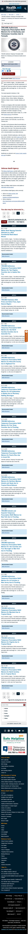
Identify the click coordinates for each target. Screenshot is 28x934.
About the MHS (5, 757)
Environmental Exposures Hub (7, 801)
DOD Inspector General (13, 905)
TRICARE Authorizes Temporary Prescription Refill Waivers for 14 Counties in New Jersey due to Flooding (11, 579)
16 (18, 213)
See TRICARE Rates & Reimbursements (10, 881)
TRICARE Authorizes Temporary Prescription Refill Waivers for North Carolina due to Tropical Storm (11, 671)
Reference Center (6, 839)
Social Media (4, 834)
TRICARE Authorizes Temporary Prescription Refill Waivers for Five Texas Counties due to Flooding (11, 424)
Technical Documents (6, 864)
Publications (3, 860)
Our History (3, 768)
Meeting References (5, 854)
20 (4, 216)
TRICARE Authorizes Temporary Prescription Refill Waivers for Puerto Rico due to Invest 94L (11, 454)
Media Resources (16, 78)
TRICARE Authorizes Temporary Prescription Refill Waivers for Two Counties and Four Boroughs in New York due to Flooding (11, 547)
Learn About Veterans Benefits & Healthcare (10, 879)
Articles (6, 708)
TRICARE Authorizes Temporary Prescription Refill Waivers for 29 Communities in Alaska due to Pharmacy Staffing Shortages (11, 392)
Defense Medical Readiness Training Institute (11, 782)
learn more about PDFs (20, 929)
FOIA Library (4, 847)
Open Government (19, 908)
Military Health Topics (7, 791)
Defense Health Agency (8, 171)
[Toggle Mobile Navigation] (2, 8)
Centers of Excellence (6, 808)
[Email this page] (10, 71)
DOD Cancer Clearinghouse (7, 795)
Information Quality (7, 908)
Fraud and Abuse (18, 899)
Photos (6, 713)
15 (13, 213)
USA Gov (18, 911)
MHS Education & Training (8, 775)
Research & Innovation (6, 816)
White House (10, 914)
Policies (3, 856)
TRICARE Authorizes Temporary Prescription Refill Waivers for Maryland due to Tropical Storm (11, 611)
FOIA (18, 902)
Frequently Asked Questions (7, 852)
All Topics (3, 793)
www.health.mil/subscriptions (7, 187)
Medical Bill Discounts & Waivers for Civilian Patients (12, 812)
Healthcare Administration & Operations (9, 803)
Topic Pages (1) (20, 222)
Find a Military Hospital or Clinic (8, 871)
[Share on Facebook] (3, 71)
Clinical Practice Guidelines (7, 841)
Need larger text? (8, 23)
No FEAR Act (8, 899)
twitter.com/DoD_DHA (13, 193)
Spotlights (6, 716)
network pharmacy (7, 114)
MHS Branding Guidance (6, 770)
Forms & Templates (5, 849)
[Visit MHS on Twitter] (16, 731)
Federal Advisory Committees (7, 766)
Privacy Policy (17, 896)
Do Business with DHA (6, 886)
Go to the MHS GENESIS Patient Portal (10, 873)
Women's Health (4, 821)
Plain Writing (9, 911)
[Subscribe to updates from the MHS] (23, 731)
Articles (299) (11, 222)
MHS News (4, 823)
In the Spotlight (4, 832)
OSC (18, 914)
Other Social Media (9, 74)
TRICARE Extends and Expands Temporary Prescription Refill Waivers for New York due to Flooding (11, 514)
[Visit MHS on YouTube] (19, 731)
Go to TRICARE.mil (5, 869)
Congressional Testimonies (7, 843)
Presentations (4, 858)
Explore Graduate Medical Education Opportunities (12, 888)
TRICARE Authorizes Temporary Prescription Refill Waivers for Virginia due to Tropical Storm (11, 641)
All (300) (4, 222)
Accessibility (10, 902)
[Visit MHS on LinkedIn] (9, 731)
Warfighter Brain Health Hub (7, 797)
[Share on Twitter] (5, 71)
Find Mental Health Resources (7, 883)
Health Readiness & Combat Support (9, 806)
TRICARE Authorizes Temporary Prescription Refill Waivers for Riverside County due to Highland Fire (11, 361)
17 (22, 213)
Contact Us (3, 772)
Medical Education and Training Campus (10, 786)
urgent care (19, 137)
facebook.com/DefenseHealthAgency (11, 197)
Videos (6, 718)
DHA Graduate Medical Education (8, 779)
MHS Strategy (4, 764)
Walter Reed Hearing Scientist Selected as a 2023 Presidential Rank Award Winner (11, 234)
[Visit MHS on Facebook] (12, 731)
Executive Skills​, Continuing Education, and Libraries (12, 784)
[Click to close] (26, 332)
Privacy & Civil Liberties (6, 814)
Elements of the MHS (6, 762)
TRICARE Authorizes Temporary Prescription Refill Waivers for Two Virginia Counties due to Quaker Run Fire (11, 270)
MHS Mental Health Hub (6, 799)
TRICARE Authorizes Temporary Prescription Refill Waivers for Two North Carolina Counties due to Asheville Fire (11, 330)
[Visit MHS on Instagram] (5, 731)
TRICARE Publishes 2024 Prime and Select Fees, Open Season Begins (11, 302)
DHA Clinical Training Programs (8, 777)
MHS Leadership (4, 760)
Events (5, 711)
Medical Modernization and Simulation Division (11, 788)
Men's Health (4, 818)
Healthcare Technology (6, 810)
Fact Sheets (3, 845)
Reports (3, 862)
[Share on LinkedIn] (7, 71)
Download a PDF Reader (6, 929)
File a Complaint (4, 890)
